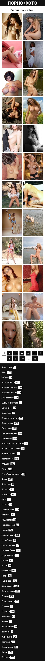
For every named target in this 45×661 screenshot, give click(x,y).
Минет (7, 530)
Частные (8, 642)
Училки (6, 621)
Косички (7, 489)
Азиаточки (9, 367)
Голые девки (10, 423)
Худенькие (9, 637)
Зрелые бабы (10, 459)
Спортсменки (10, 601)
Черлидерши (9, 647)
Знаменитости (10, 454)
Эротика (8, 657)
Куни (6, 499)
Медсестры (9, 520)
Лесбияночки (10, 509)
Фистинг (7, 632)
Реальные (8, 571)
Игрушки (8, 464)
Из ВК (7, 469)
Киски (7, 479)
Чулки (7, 652)
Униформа (8, 616)
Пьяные (7, 560)
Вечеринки (9, 408)
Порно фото (22, 3)
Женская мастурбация (14, 443)
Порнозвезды (10, 555)
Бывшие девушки (12, 403)
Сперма (7, 596)
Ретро (6, 576)
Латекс (7, 504)
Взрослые (8, 413)
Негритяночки (10, 545)
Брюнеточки (10, 398)
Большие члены (11, 392)
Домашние (9, 438)
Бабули (7, 377)
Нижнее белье (11, 550)
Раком (6, 565)
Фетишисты (9, 627)
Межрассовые (10, 525)
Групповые (9, 428)
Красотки (8, 494)
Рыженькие (9, 581)
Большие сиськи (12, 387)
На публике (9, 540)
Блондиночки (10, 382)
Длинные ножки (12, 433)
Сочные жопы (10, 591)
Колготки (8, 484)
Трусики (8, 611)
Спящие (7, 606)
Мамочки (8, 515)
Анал (6, 372)
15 (35, 358)
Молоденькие (10, 535)
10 (22, 358)
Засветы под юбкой (13, 448)
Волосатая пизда (12, 418)
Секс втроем (10, 586)
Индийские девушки (13, 474)
